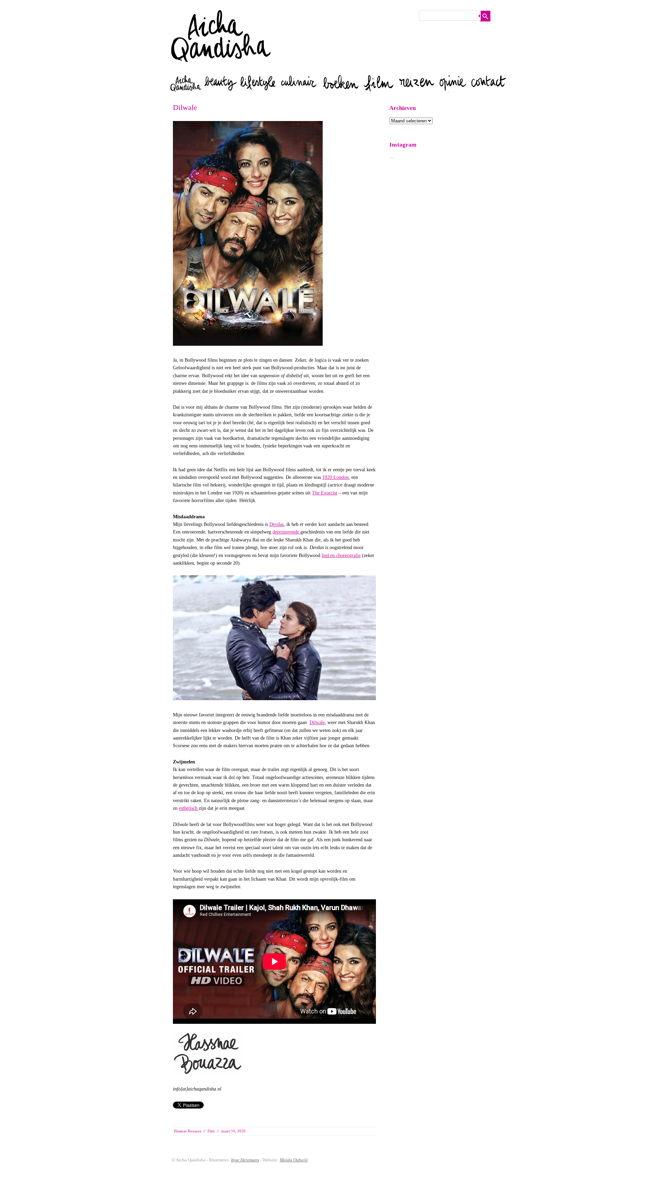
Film (211, 1131)
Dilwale (317, 722)
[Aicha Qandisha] (221, 69)
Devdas (276, 524)
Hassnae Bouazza (187, 1131)
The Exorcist (324, 492)
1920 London (335, 477)
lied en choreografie (341, 555)
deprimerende (287, 532)
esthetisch (189, 808)
